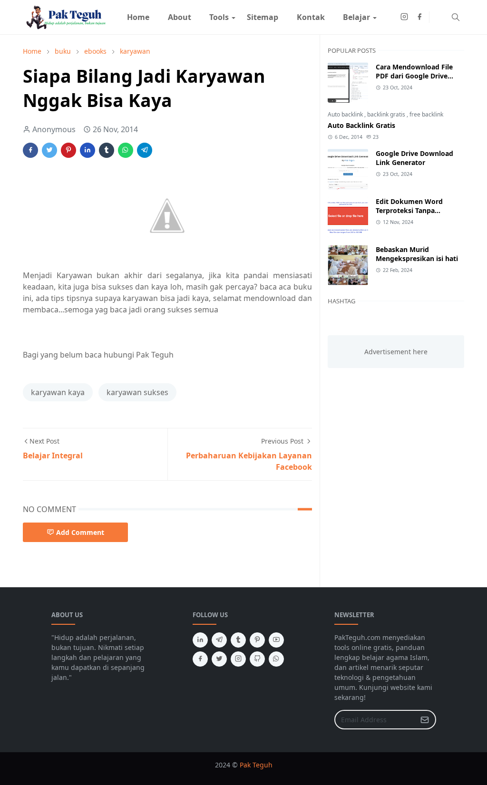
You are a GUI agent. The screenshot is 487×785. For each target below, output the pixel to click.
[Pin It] (68, 150)
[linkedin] (200, 640)
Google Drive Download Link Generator (414, 158)
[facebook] (419, 17)
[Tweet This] (49, 150)
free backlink (426, 114)
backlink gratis (387, 114)
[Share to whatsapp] (125, 150)
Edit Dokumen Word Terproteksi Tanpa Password (409, 210)
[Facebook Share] (30, 150)
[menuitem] (138, 17)
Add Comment (80, 532)
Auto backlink (346, 114)
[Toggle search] (455, 17)
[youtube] (276, 640)
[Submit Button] (424, 719)
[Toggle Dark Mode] (439, 17)
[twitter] (219, 659)
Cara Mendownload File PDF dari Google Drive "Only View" (414, 75)
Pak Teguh (256, 764)
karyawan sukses (137, 392)
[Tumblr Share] (106, 150)
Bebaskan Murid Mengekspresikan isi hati (417, 254)
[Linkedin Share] (87, 150)
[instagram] (404, 17)
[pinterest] (257, 640)
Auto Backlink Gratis (361, 125)
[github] (257, 659)
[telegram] (219, 640)
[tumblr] (238, 640)
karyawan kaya (58, 392)
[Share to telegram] (144, 150)
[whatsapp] (276, 659)
